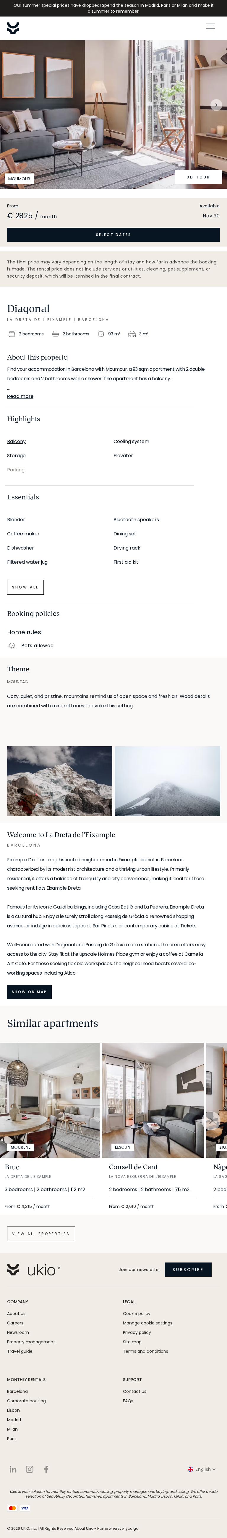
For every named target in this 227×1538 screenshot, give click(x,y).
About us (16, 1313)
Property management (31, 1342)
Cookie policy (136, 1313)
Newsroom (18, 1332)
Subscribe (188, 1270)
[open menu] (210, 28)
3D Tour (198, 177)
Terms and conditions (145, 1351)
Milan (12, 1429)
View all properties (41, 1233)
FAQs (128, 1401)
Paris (12, 1439)
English (203, 1469)
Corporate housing (26, 1401)
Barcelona (17, 1391)
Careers (15, 1323)
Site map (132, 1342)
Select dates (113, 234)
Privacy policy (137, 1332)
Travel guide (20, 1351)
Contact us (134, 1391)
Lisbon (13, 1410)
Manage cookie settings (147, 1323)
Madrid (14, 1420)
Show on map (29, 991)
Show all (25, 587)
